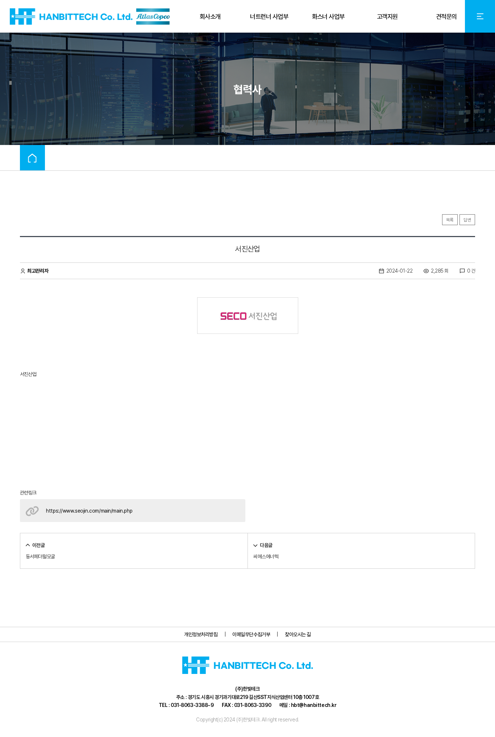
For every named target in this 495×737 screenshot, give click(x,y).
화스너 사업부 (328, 16)
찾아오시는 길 (298, 634)
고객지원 (387, 16)
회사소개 (210, 16)
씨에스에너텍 (265, 556)
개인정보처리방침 (201, 634)
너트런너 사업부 (269, 16)
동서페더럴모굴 (40, 556)
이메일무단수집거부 (251, 634)
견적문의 (446, 16)
